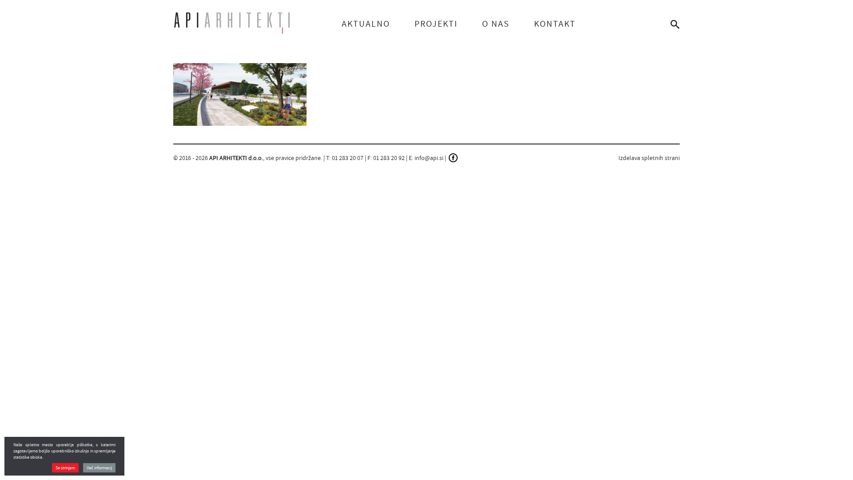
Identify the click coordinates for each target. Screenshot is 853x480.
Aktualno (366, 23)
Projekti (436, 23)
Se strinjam (65, 468)
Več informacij (99, 468)
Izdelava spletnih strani (649, 158)
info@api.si (429, 158)
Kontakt (555, 23)
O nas (496, 23)
